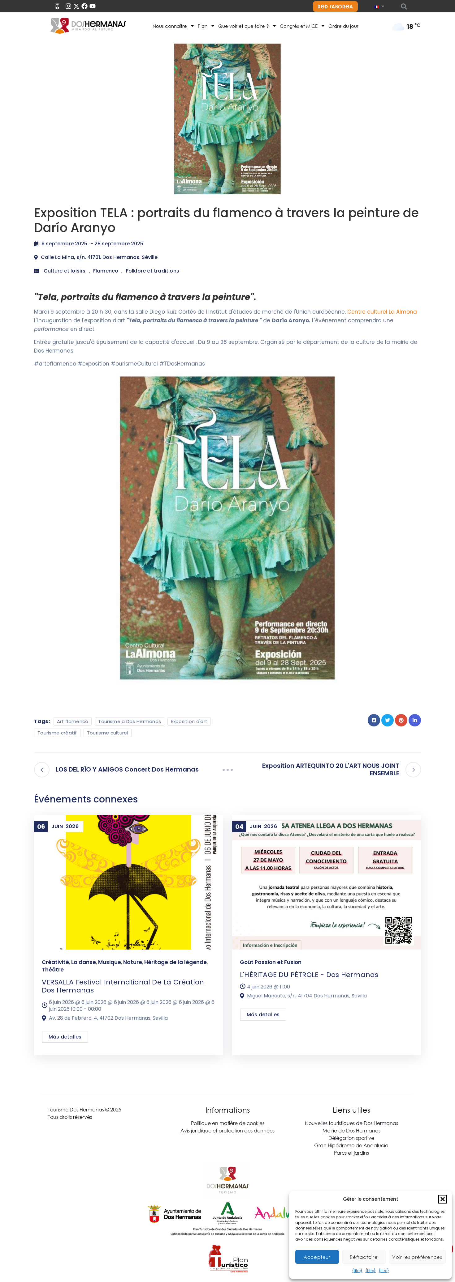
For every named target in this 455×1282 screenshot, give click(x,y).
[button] (443, 1199)
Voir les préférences (417, 1257)
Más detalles (65, 1036)
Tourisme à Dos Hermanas (129, 721)
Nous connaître (170, 26)
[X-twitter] (76, 6)
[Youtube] (92, 6)
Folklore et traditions (152, 270)
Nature (132, 962)
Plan (202, 26)
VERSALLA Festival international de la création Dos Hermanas (123, 986)
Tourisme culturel (107, 733)
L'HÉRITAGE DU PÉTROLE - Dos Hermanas (309, 974)
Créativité (55, 962)
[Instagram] (68, 6)
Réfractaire (364, 1257)
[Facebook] (84, 6)
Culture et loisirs (65, 270)
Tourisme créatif (57, 733)
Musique (109, 962)
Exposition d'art (189, 721)
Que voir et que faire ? (243, 26)
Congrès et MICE (299, 26)
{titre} (357, 1270)
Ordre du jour (343, 26)
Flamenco (106, 270)
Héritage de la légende (175, 962)
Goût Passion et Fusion (270, 962)
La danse (83, 962)
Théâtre (53, 969)
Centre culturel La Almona (382, 311)
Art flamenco (73, 721)
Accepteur (317, 1257)
